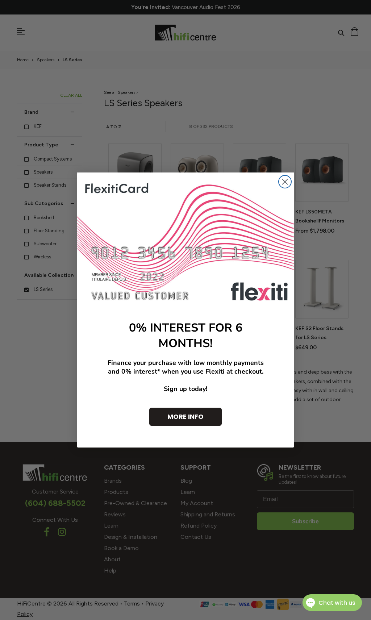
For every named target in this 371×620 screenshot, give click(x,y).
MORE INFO (185, 416)
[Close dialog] (285, 181)
